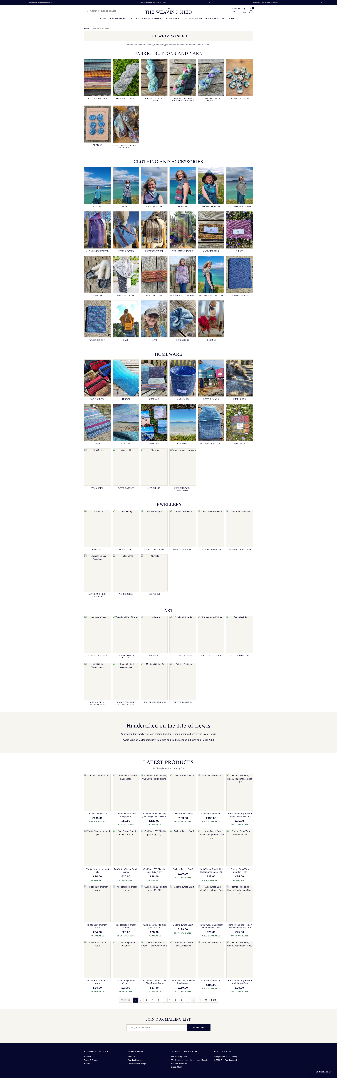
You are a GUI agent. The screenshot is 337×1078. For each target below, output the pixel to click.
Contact (87, 1057)
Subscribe (199, 1028)
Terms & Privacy (91, 1060)
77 (206, 1000)
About (233, 18)
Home (103, 18)
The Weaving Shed (168, 11)
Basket (87, 1063)
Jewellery (211, 18)
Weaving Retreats (135, 1060)
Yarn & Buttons (192, 18)
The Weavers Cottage (137, 1063)
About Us (131, 1057)
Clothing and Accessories (146, 18)
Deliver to (235, 9)
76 (200, 1000)
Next (213, 1000)
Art (223, 18)
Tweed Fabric (118, 18)
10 (188, 1000)
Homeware (172, 18)
